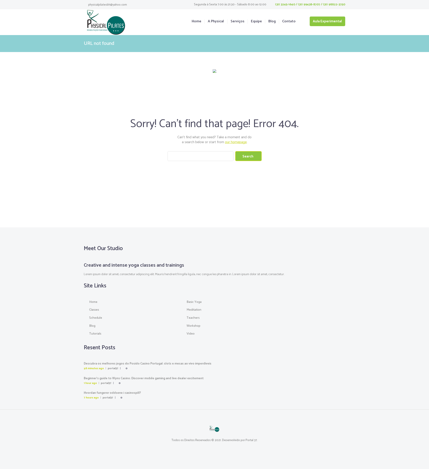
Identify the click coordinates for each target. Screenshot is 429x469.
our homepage (236, 142)
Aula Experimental (327, 21)
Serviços (237, 21)
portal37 (113, 368)
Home (196, 21)
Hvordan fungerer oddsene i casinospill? (112, 393)
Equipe (256, 21)
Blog (272, 21)
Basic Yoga (194, 302)
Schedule (95, 317)
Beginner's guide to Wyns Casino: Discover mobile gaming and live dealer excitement (144, 378)
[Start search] (248, 156)
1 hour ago (90, 383)
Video (191, 333)
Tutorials (95, 333)
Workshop (193, 326)
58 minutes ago (94, 368)
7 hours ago (91, 398)
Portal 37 (251, 440)
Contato (289, 21)
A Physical (216, 21)
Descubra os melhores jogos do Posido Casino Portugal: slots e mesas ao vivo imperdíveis (147, 363)
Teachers (193, 317)
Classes (94, 309)
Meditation (194, 309)
